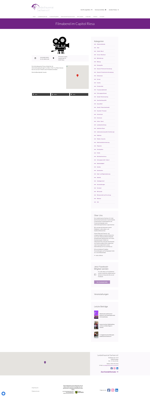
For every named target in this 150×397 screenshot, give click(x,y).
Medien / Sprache (101, 139)
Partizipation (100, 149)
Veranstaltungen (101, 184)
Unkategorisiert (100, 181)
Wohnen (99, 198)
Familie (98, 82)
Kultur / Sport (100, 121)
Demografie (100, 65)
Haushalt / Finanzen (101, 110)
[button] (41, 94)
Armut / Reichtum (101, 54)
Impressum (35, 388)
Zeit (98, 202)
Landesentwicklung (101, 124)
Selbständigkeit (100, 163)
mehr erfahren (99, 255)
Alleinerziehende (101, 44)
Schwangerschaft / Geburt (103, 160)
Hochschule (100, 114)
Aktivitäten (80, 16)
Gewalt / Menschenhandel (103, 107)
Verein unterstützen (38, 19)
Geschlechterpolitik (101, 100)
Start (34, 16)
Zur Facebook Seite (102, 282)
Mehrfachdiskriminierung (103, 142)
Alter (98, 47)
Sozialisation (100, 170)
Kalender (88, 16)
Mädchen (99, 135)
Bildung (99, 61)
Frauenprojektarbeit (102, 89)
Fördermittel (100, 86)
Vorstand (99, 188)
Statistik (99, 177)
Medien (95, 16)
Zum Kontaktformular (108, 372)
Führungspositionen (102, 93)
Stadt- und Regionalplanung (103, 174)
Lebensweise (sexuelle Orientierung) (105, 132)
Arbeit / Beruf (100, 51)
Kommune (99, 117)
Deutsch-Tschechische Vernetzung (105, 72)
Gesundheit (99, 103)
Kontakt (102, 16)
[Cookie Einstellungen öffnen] (3, 395)
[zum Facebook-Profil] (112, 368)
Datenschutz (35, 391)
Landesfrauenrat (42, 16)
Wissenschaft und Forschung (104, 195)
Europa (98, 79)
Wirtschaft (99, 191)
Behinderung (100, 58)
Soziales (99, 167)
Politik (98, 153)
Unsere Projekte (54, 16)
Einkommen (100, 75)
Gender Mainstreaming (102, 96)
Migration (99, 146)
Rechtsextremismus (101, 156)
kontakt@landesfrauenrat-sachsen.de (110, 365)
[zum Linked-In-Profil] (117, 368)
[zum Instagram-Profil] (114, 368)
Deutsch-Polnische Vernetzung (104, 68)
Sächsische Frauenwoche (68, 16)
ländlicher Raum (101, 128)
